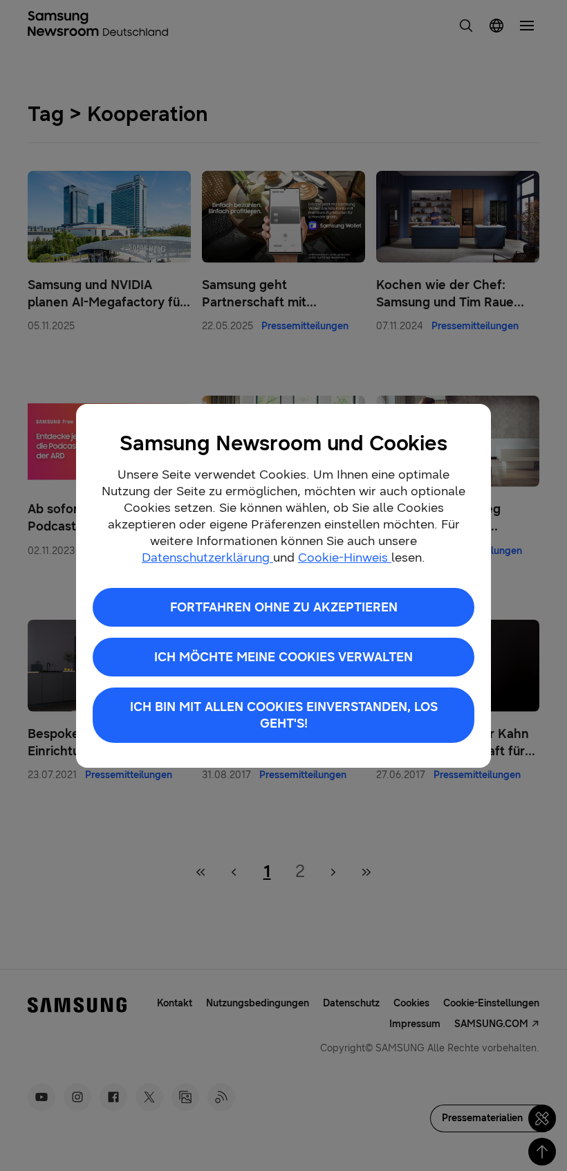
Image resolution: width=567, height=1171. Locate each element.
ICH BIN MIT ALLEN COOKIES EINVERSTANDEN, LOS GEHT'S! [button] (284, 715)
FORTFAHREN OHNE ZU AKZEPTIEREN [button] (284, 607)
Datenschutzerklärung (207, 557)
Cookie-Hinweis (344, 557)
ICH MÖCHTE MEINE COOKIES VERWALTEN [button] (283, 657)
